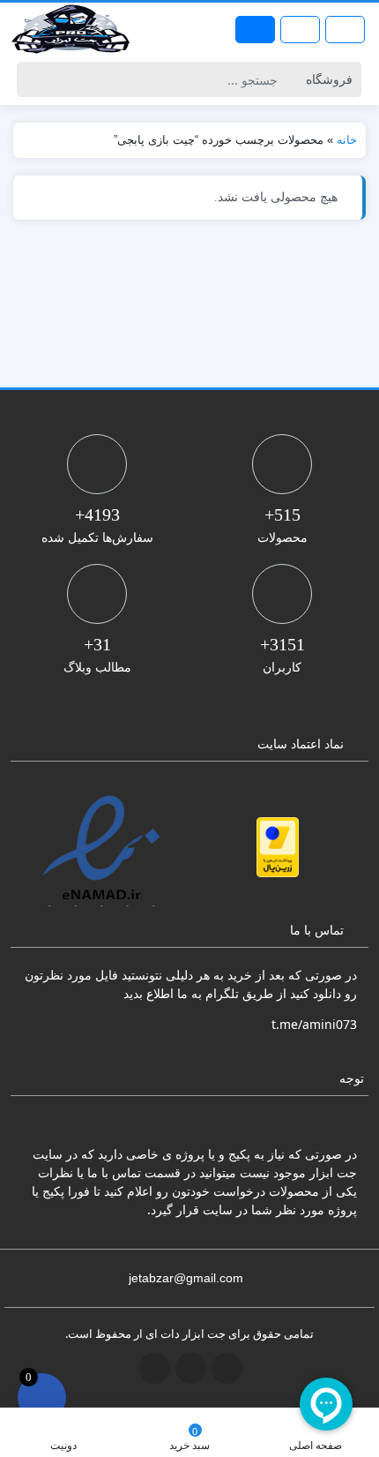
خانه (347, 139)
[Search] (33, 79)
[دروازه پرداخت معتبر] (277, 847)
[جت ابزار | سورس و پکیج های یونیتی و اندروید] (70, 29)
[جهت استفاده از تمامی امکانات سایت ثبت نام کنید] (255, 29)
